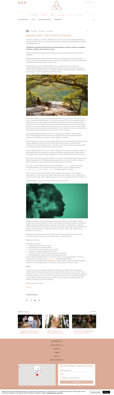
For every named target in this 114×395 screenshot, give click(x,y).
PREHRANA (58, 19)
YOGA (33, 19)
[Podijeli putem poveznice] (39, 300)
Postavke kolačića (95, 392)
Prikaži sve (93, 311)
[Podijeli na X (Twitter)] (31, 300)
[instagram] (19, 3)
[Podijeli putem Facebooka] (27, 300)
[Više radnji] (87, 31)
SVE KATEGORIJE (23, 19)
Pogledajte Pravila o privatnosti (54, 393)
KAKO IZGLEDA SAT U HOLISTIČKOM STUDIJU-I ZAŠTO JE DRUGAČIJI (55, 332)
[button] (43, 15)
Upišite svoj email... (65, 370)
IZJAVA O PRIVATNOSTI (57, 360)
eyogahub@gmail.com (56, 345)
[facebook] (25, 3)
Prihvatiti (106, 392)
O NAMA (56, 352)
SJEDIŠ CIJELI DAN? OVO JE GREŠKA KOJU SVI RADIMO (30, 332)
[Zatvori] (112, 392)
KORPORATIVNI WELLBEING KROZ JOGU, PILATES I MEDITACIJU (84, 332)
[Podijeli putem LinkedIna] (35, 300)
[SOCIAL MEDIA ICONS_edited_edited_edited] (22, 3)
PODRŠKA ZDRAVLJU (45, 19)
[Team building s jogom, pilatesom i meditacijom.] (84, 321)
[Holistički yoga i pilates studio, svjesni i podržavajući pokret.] (57, 321)
